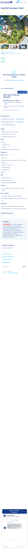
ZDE (18, 110)
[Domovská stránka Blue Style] (6, 2)
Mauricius (3, 13)
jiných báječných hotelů (18, 80)
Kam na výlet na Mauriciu (8, 256)
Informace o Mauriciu (7, 259)
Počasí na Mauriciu (6, 254)
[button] (14, 53)
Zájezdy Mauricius (6, 262)
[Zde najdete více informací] (14, 528)
